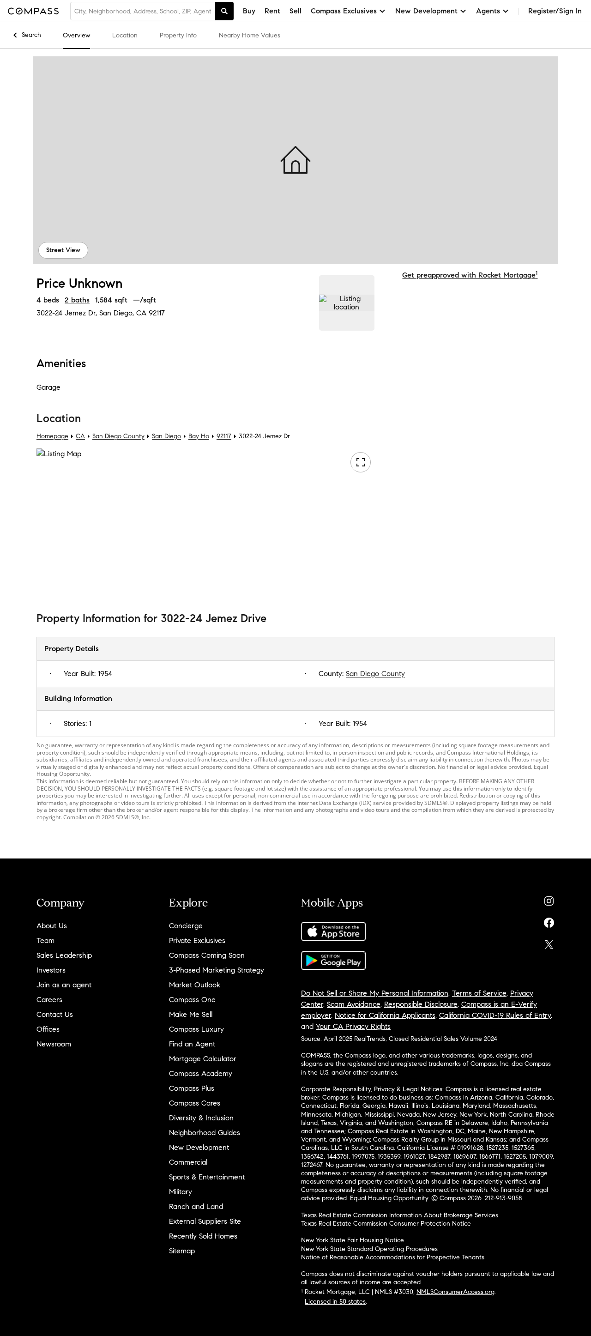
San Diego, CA (122, 312)
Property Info (178, 35)
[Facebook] (549, 920)
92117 (157, 312)
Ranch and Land (196, 1206)
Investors (51, 970)
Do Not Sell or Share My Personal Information (374, 993)
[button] (295, 160)
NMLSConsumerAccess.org (455, 1292)
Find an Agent (192, 1044)
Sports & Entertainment (207, 1177)
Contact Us (54, 1014)
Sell (295, 10)
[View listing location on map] (346, 303)
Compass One (192, 999)
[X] (549, 942)
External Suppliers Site (205, 1221)
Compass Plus (191, 1088)
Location (125, 35)
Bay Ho (198, 436)
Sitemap (182, 1250)
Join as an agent (63, 984)
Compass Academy (200, 1073)
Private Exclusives (197, 940)
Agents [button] (488, 10)
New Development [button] (426, 10)
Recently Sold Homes (203, 1236)
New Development (199, 1147)
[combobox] (143, 11)
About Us (51, 925)
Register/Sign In (555, 10)
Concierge (186, 925)
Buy (249, 10)
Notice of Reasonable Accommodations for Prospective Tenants (392, 1257)
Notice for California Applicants (385, 1015)
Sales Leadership (64, 955)
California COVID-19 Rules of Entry (495, 1015)
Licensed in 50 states (335, 1302)
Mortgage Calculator (202, 1058)
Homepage (52, 436)
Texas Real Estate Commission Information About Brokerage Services (399, 1215)
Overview (76, 35)
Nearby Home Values (249, 35)
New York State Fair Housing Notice (352, 1240)
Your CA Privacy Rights (353, 1026)
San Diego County (118, 436)
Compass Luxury (196, 1029)
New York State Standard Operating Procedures (369, 1249)
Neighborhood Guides (204, 1132)
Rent (272, 10)
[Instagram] (549, 899)
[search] (224, 11)
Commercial (188, 1162)
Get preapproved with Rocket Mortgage (469, 275)
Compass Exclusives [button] (344, 10)
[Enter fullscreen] (360, 462)
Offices (48, 1029)
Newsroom (53, 1044)
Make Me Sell (190, 1014)
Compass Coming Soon (207, 955)
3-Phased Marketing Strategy (216, 970)
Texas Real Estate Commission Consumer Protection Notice (386, 1223)
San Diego (166, 436)
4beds (47, 300)
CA (80, 436)
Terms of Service (479, 993)
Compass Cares (194, 1103)
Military (180, 1191)
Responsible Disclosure (421, 1004)
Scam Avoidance (353, 1004)
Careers (49, 999)
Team (45, 940)
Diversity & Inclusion (201, 1117)
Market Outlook (194, 984)
